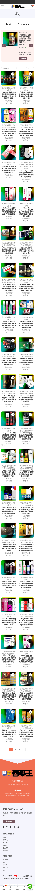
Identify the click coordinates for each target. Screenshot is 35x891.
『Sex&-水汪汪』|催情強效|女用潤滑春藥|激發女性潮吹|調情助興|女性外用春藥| (9, 584)
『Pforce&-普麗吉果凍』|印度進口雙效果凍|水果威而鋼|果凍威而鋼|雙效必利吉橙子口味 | (9, 473)
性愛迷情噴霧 (11, 127)
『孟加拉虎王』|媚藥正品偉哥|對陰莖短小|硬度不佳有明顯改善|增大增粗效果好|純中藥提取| (26, 733)
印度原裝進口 (8, 293)
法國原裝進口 (8, 138)
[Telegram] (18, 827)
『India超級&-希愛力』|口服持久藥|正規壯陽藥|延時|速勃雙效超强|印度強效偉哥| (9, 287)
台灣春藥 (26, 876)
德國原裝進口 (26, 256)
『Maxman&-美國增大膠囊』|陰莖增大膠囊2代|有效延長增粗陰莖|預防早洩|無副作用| (8, 361)
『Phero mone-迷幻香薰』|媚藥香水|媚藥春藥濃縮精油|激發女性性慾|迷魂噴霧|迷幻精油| (9, 510)
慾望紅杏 (22, 52)
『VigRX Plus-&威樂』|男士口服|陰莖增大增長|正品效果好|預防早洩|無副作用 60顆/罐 (26, 622)
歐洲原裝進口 (8, 101)
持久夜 (10, 878)
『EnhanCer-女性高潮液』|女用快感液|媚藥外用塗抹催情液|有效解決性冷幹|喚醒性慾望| (9, 211)
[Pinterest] (11, 827)
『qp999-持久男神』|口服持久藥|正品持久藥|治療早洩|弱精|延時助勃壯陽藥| (9, 547)
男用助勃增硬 (23, 125)
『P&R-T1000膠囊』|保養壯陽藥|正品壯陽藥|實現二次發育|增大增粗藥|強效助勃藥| (26, 436)
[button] (4, 45)
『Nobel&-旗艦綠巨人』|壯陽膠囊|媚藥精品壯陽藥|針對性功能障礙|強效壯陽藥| (26, 361)
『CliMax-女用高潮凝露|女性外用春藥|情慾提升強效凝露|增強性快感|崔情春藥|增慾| (9, 169)
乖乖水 (15, 878)
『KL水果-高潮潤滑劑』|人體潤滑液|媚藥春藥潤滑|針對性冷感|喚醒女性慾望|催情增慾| (9, 324)
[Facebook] (3, 827)
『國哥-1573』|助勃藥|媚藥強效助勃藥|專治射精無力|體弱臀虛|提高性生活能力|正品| (26, 696)
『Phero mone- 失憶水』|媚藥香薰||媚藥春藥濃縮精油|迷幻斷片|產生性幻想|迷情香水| (26, 473)
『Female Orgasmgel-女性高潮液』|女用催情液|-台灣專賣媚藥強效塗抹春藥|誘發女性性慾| (26, 212)
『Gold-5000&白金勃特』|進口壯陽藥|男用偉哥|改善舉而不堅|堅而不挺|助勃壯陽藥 (8, 250)
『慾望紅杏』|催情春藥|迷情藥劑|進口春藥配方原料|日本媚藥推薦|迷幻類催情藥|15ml (25, 38)
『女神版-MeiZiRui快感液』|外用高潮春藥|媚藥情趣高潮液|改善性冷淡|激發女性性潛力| (9, 733)
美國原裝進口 (26, 138)
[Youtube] (14, 827)
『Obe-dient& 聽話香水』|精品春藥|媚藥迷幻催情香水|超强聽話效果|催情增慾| (26, 399)
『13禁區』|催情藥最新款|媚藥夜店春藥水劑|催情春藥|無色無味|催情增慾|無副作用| (26, 95)
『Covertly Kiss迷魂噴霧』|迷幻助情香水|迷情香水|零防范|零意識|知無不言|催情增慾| (26, 174)
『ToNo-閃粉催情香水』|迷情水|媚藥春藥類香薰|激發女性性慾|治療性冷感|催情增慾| (26, 584)
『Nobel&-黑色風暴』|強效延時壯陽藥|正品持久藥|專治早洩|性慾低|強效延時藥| (9, 399)
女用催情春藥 (23, 33)
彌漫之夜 (20, 878)
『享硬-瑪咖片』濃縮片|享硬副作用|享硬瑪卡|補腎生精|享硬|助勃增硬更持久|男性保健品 (9, 696)
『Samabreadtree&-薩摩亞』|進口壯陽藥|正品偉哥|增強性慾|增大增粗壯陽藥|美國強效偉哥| (26, 547)
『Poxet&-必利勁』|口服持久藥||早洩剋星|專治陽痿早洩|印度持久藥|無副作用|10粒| (26, 510)
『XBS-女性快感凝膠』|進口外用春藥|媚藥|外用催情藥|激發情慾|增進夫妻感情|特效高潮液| (26, 659)
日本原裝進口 (26, 101)
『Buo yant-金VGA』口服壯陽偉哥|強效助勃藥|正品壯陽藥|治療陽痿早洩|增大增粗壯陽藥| (26, 132)
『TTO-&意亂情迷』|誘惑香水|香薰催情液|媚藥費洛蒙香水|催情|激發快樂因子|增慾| (9, 622)
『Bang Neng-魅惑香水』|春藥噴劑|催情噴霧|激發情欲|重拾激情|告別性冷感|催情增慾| (9, 132)
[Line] (30, 886)
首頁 (17, 12)
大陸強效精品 (8, 330)
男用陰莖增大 (28, 127)
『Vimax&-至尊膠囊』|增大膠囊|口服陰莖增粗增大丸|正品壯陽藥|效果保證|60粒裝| (9, 659)
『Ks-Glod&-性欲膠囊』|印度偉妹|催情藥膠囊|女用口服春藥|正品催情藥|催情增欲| (26, 324)
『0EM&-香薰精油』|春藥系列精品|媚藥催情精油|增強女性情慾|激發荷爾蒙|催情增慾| (9, 95)
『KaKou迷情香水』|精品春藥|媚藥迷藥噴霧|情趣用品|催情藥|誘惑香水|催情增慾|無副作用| (26, 287)
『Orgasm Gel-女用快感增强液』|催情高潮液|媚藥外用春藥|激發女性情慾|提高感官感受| (9, 436)
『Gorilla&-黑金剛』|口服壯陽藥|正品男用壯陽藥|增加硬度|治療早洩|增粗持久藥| (26, 250)
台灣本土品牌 (8, 702)
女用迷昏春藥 (28, 164)
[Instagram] (7, 827)
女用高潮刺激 (23, 166)
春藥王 (15, 876)
